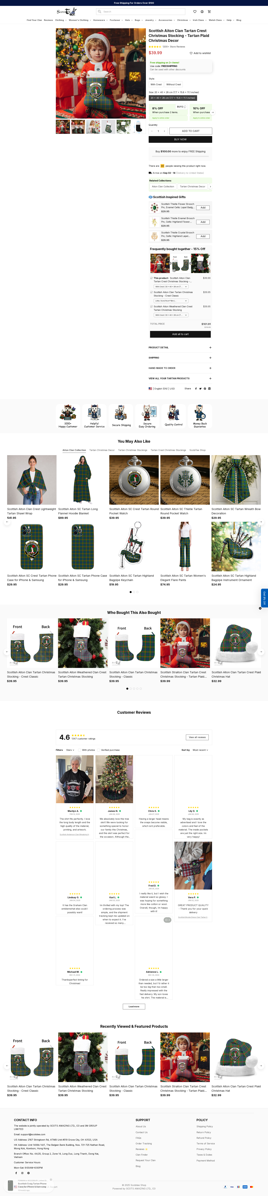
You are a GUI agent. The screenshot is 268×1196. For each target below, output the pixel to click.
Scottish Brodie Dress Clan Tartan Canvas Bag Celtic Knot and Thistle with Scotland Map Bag (193, 917)
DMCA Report (49, 1187)
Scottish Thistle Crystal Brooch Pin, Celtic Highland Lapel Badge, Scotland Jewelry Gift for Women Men (177, 234)
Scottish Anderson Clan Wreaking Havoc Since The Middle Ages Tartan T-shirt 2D (74, 834)
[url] (174, 46)
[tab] (130, 592)
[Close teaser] (260, 608)
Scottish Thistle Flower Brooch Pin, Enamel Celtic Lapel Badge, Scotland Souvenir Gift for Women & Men (178, 206)
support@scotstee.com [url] (33, 1134)
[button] (264, 598)
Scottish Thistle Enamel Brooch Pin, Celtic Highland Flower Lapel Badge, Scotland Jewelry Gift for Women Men (178, 220)
